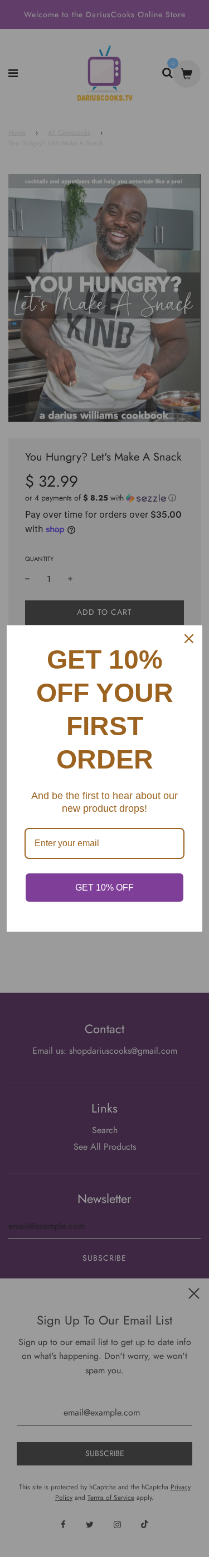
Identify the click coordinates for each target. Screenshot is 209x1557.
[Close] (189, 638)
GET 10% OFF (104, 887)
